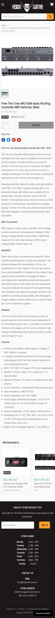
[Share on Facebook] (3, 140)
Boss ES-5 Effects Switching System (43, 485)
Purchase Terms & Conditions (38, 609)
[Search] (50, 16)
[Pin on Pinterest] (19, 140)
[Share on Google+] (14, 140)
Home (4, 25)
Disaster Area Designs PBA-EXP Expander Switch (15, 485)
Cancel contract (43, 613)
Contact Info (10, 609)
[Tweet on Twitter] (9, 140)
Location (21, 609)
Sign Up (44, 524)
